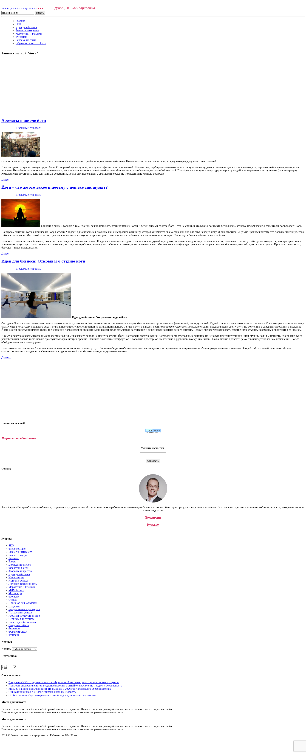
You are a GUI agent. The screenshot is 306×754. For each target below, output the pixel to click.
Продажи (14, 606)
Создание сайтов (18, 625)
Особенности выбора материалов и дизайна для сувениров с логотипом (52, 695)
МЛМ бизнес (16, 590)
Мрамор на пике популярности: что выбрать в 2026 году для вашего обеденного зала (59, 688)
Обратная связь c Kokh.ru (31, 43)
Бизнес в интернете (27, 30)
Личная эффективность (22, 583)
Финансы (21, 36)
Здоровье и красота (20, 571)
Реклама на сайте (26, 39)
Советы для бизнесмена (22, 622)
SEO (18, 24)
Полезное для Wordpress (22, 602)
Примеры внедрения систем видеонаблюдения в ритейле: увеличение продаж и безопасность (65, 685)
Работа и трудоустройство (24, 615)
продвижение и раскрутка (24, 609)
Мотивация (15, 593)
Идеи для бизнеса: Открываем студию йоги (43, 261)
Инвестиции (16, 577)
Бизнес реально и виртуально (48, 8)
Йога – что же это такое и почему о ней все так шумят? (54, 187)
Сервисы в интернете (21, 618)
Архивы (6, 648)
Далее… (6, 179)
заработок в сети (18, 567)
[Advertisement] (153, 86)
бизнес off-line (17, 548)
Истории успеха (18, 580)
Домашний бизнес (19, 564)
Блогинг (13, 558)
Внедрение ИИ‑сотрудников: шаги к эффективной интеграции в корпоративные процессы (63, 682)
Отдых (12, 599)
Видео (12, 561)
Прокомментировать (28, 127)
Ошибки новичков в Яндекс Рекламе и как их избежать (42, 691)
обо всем (13, 596)
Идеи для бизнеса (26, 27)
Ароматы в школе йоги (23, 120)
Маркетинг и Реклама (29, 33)
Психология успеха (20, 612)
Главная (20, 20)
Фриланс (13, 634)
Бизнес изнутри (17, 555)
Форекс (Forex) (17, 631)
